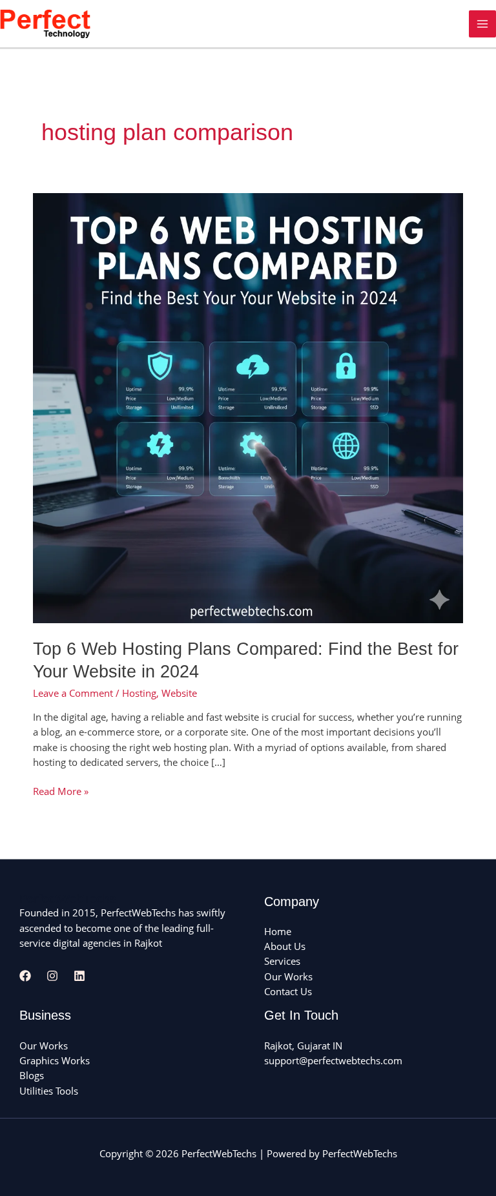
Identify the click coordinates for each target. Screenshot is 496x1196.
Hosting (139, 692)
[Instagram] (52, 976)
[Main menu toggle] (482, 23)
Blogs (31, 1075)
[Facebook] (25, 976)
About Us (284, 946)
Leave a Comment (73, 692)
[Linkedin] (79, 976)
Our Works (288, 976)
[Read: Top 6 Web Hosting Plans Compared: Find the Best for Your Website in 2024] (248, 406)
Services (282, 960)
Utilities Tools (48, 1090)
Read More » (60, 791)
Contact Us (288, 991)
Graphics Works (54, 1060)
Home (277, 931)
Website (179, 692)
